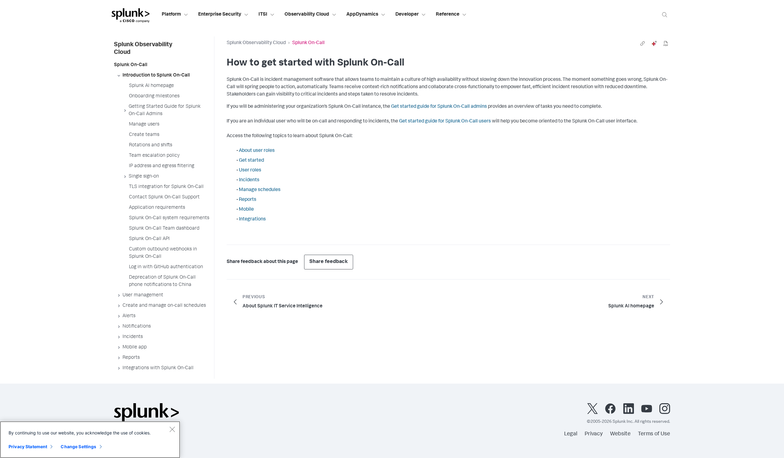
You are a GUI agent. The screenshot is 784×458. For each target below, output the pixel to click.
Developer (407, 14)
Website (620, 434)
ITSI (262, 14)
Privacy (594, 434)
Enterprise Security (219, 14)
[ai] (654, 43)
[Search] (664, 14)
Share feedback (328, 262)
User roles (250, 170)
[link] (642, 43)
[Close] (172, 429)
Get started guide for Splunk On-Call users (445, 121)
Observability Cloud (307, 14)
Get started (251, 160)
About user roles (257, 150)
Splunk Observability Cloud (256, 43)
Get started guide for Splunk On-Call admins (439, 106)
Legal (570, 434)
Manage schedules (260, 190)
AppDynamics (362, 14)
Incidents (249, 180)
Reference (447, 14)
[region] (90, 439)
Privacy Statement (28, 446)
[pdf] (666, 43)
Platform (171, 14)
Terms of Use (654, 434)
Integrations (252, 219)
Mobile (246, 209)
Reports (247, 199)
